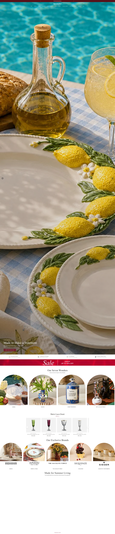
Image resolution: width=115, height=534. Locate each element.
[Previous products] (27, 427)
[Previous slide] (41, 1)
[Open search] (84, 4)
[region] (57, 362)
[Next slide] (74, 1)
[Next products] (88, 427)
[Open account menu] (87, 4)
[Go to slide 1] (56, 352)
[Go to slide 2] (58, 352)
